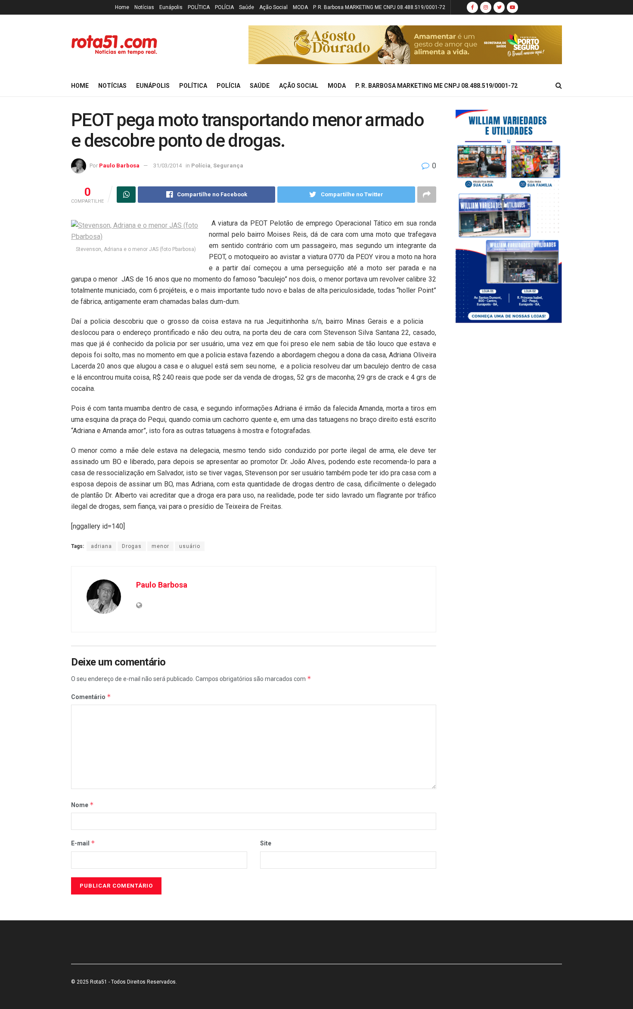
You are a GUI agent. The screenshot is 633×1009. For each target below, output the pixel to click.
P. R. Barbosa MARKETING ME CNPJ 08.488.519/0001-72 (379, 7)
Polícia (201, 165)
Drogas (132, 546)
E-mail (83, 843)
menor (160, 546)
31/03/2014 (167, 165)
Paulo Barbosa (119, 165)
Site (265, 843)
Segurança (228, 165)
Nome (82, 805)
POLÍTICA (199, 7)
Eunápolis (171, 7)
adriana (101, 546)
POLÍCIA (224, 7)
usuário (189, 546)
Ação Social (273, 7)
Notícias (144, 7)
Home (122, 7)
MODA (300, 7)
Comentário (91, 697)
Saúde (246, 7)
